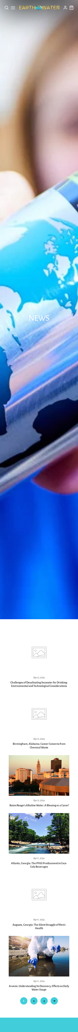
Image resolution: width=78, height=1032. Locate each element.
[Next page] (54, 1001)
